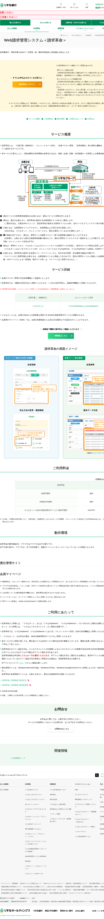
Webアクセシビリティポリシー (54, 883)
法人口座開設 (4, 784)
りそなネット (38, 306)
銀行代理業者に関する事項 (58, 893)
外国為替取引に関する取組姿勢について (14, 893)
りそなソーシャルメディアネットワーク (13, 775)
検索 (87, 7)
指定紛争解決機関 (79, 890)
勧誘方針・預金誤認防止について (76, 883)
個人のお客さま (15, 22)
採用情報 (15, 883)
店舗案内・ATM (61, 7)
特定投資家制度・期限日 (90, 886)
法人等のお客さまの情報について (34, 886)
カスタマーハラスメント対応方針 (79, 893)
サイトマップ (5, 883)
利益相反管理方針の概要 (72, 886)
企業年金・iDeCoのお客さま (76, 22)
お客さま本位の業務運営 (55, 886)
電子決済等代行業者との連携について (13, 890)
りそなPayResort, (84, 306)
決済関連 (28, 784)
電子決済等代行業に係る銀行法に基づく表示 (42, 890)
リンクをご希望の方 (64, 890)
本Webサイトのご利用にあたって (30, 883)
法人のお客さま (45, 22)
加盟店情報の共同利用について (11, 886)
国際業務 (53, 784)
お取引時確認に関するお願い (38, 893)
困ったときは (74, 7)
